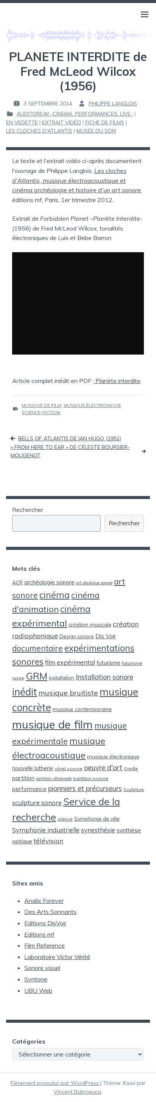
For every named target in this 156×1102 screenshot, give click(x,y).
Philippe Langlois (113, 103)
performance (29, 789)
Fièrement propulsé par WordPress (55, 1083)
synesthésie (98, 830)
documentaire (37, 648)
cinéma (54, 594)
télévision (48, 841)
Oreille (131, 768)
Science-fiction (41, 412)
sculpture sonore (37, 803)
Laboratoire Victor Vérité (57, 957)
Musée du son (96, 130)
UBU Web (38, 990)
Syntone (35, 979)
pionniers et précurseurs (85, 788)
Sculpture (133, 789)
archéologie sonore (49, 582)
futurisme (108, 662)
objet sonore (69, 768)
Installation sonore (104, 677)
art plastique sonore (94, 583)
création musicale (90, 624)
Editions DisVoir (45, 923)
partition (23, 778)
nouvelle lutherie (32, 768)
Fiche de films (104, 122)
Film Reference (44, 945)
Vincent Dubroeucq (77, 1091)
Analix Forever (44, 900)
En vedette (22, 122)
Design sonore (76, 636)
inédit (24, 692)
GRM (36, 676)
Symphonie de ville (97, 818)
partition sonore (90, 778)
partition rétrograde (54, 778)
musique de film (41, 405)
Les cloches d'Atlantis (39, 130)
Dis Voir (105, 636)
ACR (17, 582)
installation (61, 678)
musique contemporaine (82, 709)
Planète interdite (117, 381)
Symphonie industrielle (46, 830)
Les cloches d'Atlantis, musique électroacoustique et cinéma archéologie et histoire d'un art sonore (76, 180)
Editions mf (39, 934)
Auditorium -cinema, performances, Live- (75, 113)
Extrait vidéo (61, 122)
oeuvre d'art (103, 767)
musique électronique (92, 405)
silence (65, 819)
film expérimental (70, 662)
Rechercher (27, 509)
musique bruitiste (68, 692)
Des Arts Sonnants (50, 911)
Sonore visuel (42, 968)
